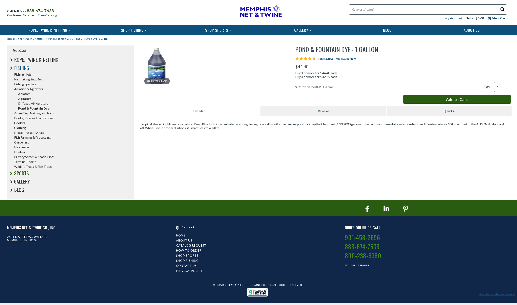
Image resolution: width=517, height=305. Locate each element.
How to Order (188, 250)
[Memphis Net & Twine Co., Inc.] (260, 12)
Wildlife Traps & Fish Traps (33, 166)
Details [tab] (198, 111)
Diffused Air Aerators (33, 103)
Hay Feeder (22, 147)
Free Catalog (47, 15)
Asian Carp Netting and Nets (34, 113)
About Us (472, 30)
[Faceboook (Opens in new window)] (367, 209)
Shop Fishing (132, 30)
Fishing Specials (25, 84)
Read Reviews (326, 58)
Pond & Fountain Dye (59, 38)
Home (10, 38)
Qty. (487, 87)
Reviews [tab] (323, 111)
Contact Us (186, 265)
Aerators (24, 94)
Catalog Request (191, 245)
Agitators (25, 98)
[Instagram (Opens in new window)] (386, 209)
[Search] (502, 9)
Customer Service (20, 15)
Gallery (301, 30)
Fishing (18, 38)
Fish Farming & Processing (32, 137)
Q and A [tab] (449, 111)
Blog (387, 30)
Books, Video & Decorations (33, 118)
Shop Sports (216, 30)
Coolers (19, 123)
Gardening (21, 142)
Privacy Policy (189, 270)
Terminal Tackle (25, 162)
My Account (453, 18)
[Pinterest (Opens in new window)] (405, 209)
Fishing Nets (23, 74)
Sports (21, 173)
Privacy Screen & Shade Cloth (34, 157)
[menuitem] (49, 30)
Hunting (19, 152)
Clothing (20, 128)
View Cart (499, 18)
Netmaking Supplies (28, 79)
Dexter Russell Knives (29, 132)
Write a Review (345, 58)
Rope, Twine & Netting (47, 30)
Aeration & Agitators (34, 38)
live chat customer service (497, 294)
